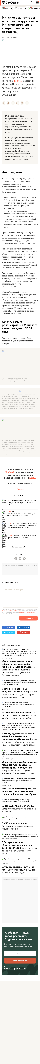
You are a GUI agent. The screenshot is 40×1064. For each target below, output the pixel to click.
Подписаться (20, 960)
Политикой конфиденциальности (15, 969)
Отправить (28, 618)
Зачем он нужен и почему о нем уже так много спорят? (19, 848)
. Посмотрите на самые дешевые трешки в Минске (17, 826)
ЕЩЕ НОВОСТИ (20, 495)
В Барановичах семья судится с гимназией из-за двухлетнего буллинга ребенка (18, 668)
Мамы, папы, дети (8, 658)
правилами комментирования (27, 612)
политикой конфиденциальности (11, 611)
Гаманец (5, 709)
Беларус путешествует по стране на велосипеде (19, 809)
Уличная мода (7, 785)
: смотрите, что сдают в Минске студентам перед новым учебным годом (19, 693)
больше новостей (18, 547)
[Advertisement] (21, 571)
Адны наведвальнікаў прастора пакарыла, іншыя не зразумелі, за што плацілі (19, 739)
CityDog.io (5, 37)
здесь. (32, 478)
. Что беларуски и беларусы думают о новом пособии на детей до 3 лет (19, 768)
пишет (18, 80)
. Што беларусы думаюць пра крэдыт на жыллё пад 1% (18, 870)
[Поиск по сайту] (31, 2)
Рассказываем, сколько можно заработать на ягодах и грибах (19, 715)
